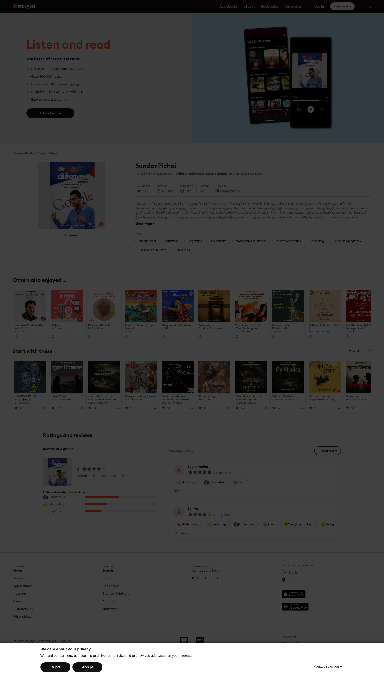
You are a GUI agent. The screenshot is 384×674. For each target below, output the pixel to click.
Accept (87, 667)
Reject (55, 667)
